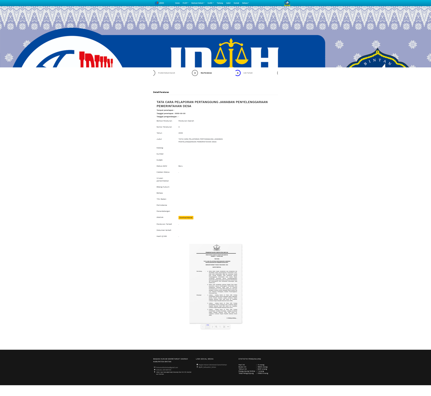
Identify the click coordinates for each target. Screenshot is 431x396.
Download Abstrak (185, 218)
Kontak (236, 3)
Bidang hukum (163, 187)
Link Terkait (209, 73)
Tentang (220, 3)
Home (178, 3)
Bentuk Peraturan (164, 121)
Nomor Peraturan (164, 127)
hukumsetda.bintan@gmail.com (167, 367)
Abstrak (160, 217)
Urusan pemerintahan (163, 179)
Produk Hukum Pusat (255, 73)
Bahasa (160, 193)
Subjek (160, 160)
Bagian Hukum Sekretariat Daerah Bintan (213, 365)
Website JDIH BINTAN (163, 370)
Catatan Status (163, 172)
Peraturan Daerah (186, 121)
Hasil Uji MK (162, 236)
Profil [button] (185, 3)
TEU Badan (161, 199)
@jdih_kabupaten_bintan (207, 367)
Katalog (160, 148)
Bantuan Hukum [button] (197, 3)
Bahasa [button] (245, 3)
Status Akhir (162, 166)
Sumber (160, 154)
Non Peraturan (167, 73)
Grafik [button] (210, 3)
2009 (180, 133)
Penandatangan (163, 211)
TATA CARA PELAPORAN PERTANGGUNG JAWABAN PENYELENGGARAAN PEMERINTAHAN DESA (200, 140)
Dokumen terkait (164, 230)
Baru (180, 166)
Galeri (228, 3)
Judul (159, 139)
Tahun (159, 133)
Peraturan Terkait (164, 224)
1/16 (208, 325)
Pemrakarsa (162, 205)
